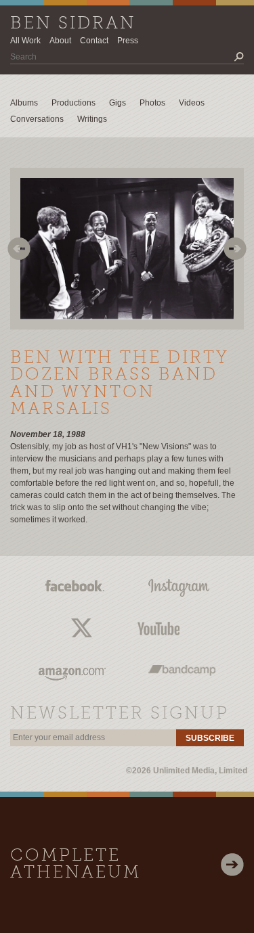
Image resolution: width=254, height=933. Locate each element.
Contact (94, 40)
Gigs (117, 103)
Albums (24, 103)
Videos (192, 103)
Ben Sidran (73, 24)
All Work (25, 40)
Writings (92, 119)
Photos (152, 103)
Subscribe (210, 738)
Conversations (37, 119)
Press (127, 40)
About (60, 40)
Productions (73, 103)
